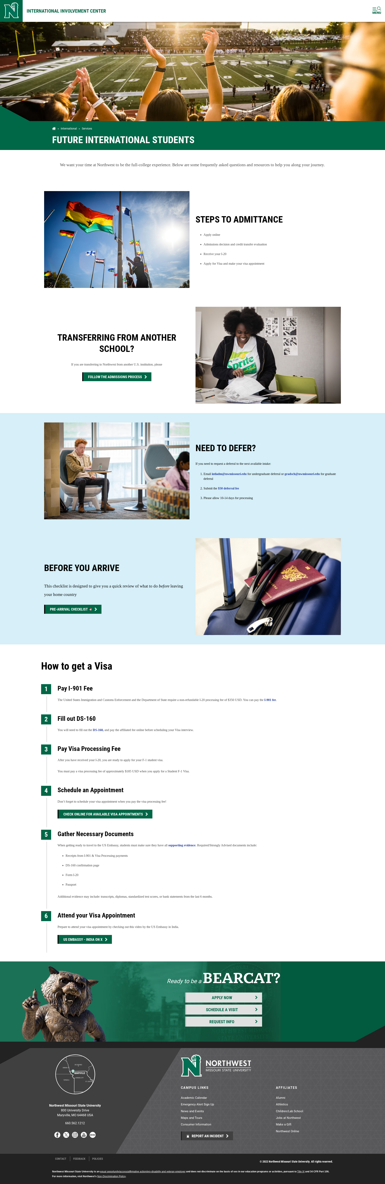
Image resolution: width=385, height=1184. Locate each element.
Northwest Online (287, 1131)
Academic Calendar (194, 1098)
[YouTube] (84, 1136)
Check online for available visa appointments (103, 814)
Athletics (282, 1104)
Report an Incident (207, 1135)
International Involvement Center (66, 11)
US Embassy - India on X (82, 939)
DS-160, (98, 730)
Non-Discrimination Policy (111, 1176)
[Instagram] (75, 1136)
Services (87, 128)
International (69, 128)
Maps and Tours (191, 1118)
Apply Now (222, 997)
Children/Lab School (289, 1111)
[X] (66, 1136)
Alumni (280, 1098)
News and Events (192, 1111)
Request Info (221, 1021)
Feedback (79, 1159)
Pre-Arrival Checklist (69, 609)
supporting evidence (182, 845)
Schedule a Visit (222, 1009)
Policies (97, 1159)
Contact (60, 1159)
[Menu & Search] (377, 11)
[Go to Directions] (75, 1097)
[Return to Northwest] (11, 11)
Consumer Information (196, 1124)
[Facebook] (57, 1136)
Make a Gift (283, 1124)
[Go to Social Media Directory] (93, 1136)
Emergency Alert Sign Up (197, 1104)
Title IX (301, 1171)
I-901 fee (270, 700)
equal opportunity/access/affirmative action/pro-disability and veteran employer (142, 1171)
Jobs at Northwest (288, 1118)
